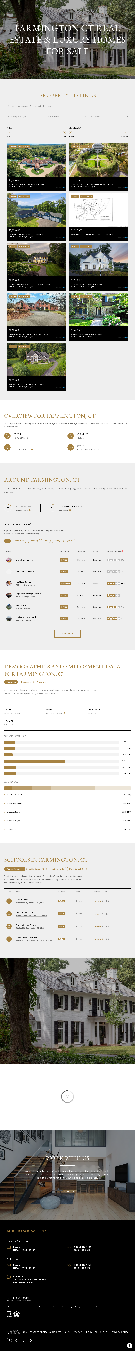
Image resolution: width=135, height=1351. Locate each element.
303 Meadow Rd (23, 608)
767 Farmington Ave (25, 585)
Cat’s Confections (24, 571)
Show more (67, 633)
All (8, 540)
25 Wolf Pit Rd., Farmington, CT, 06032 (31, 915)
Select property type (16, 116)
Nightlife (70, 540)
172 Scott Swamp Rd (25, 620)
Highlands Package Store (27, 593)
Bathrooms (53, 116)
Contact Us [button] (68, 1191)
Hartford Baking (23, 582)
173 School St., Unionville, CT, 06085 (30, 903)
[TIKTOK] (23, 1340)
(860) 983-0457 (82, 1268)
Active (47, 540)
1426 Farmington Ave (26, 597)
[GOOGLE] (30, 1340)
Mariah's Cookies (23, 560)
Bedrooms (95, 116)
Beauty (58, 540)
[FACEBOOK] (9, 1340)
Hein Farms (21, 605)
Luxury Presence (72, 1331)
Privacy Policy (119, 1331)
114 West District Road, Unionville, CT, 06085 (34, 941)
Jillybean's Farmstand (26, 617)
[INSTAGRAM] (16, 1340)
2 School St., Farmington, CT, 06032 (30, 928)
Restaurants (20, 540)
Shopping (35, 540)
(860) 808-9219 (82, 1250)
